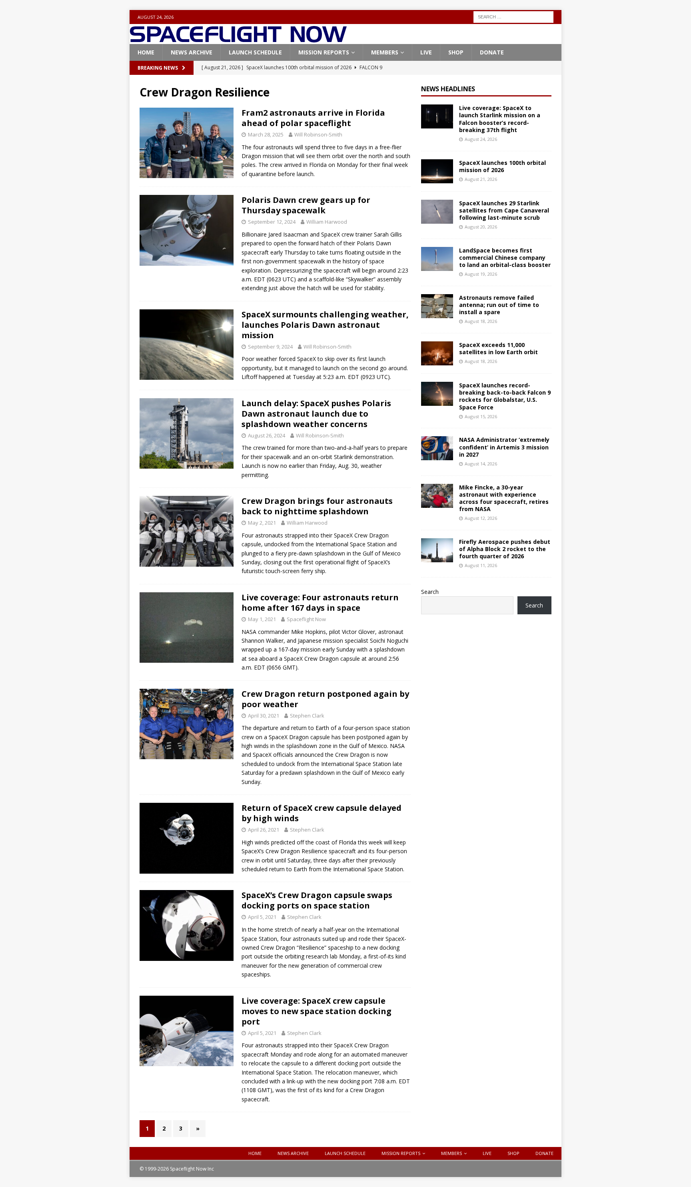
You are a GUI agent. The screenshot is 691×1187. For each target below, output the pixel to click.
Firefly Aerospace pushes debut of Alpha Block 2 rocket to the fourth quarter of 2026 (504, 549)
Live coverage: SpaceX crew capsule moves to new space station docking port (316, 1011)
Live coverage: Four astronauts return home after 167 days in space (320, 602)
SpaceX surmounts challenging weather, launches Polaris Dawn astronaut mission (325, 325)
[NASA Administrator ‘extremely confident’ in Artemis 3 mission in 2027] (437, 448)
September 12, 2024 (272, 221)
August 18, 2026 (481, 321)
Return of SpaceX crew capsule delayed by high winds (321, 813)
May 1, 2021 (262, 619)
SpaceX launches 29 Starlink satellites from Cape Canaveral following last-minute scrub (504, 210)
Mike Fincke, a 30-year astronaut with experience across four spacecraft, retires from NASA (504, 498)
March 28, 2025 (266, 134)
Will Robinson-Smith (318, 134)
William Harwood (326, 221)
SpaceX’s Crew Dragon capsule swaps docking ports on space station (317, 900)
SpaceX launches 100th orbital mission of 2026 (502, 166)
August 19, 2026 (481, 274)
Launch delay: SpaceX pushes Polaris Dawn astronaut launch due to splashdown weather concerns (316, 413)
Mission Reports (323, 52)
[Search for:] (513, 16)
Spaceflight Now (306, 619)
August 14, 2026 (481, 464)
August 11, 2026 (481, 565)
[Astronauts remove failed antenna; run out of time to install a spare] (437, 306)
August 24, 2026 (481, 139)
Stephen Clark (307, 715)
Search (430, 592)
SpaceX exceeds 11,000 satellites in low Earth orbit (498, 348)
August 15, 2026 (481, 416)
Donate (492, 52)
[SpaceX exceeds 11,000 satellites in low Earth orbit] (437, 353)
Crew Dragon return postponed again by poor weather (325, 699)
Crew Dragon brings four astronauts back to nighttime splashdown (317, 506)
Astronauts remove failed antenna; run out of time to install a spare (499, 305)
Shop (455, 52)
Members (384, 52)
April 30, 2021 (263, 715)
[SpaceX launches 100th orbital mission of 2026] (437, 171)
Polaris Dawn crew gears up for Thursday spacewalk (306, 205)
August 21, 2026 (481, 179)
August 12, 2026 (481, 518)
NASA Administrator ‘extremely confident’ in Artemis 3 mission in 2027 (504, 447)
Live (426, 52)
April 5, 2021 (262, 916)
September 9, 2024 (270, 346)
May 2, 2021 (262, 522)
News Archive (191, 52)
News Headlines (448, 88)
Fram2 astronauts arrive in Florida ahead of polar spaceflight (313, 117)
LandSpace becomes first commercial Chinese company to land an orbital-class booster (505, 258)
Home (146, 52)
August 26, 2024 (266, 435)
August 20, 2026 (481, 227)
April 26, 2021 (263, 829)
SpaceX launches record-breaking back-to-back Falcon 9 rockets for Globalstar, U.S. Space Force (505, 396)
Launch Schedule (255, 52)
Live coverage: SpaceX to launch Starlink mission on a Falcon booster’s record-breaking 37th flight (499, 119)
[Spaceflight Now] (238, 39)
